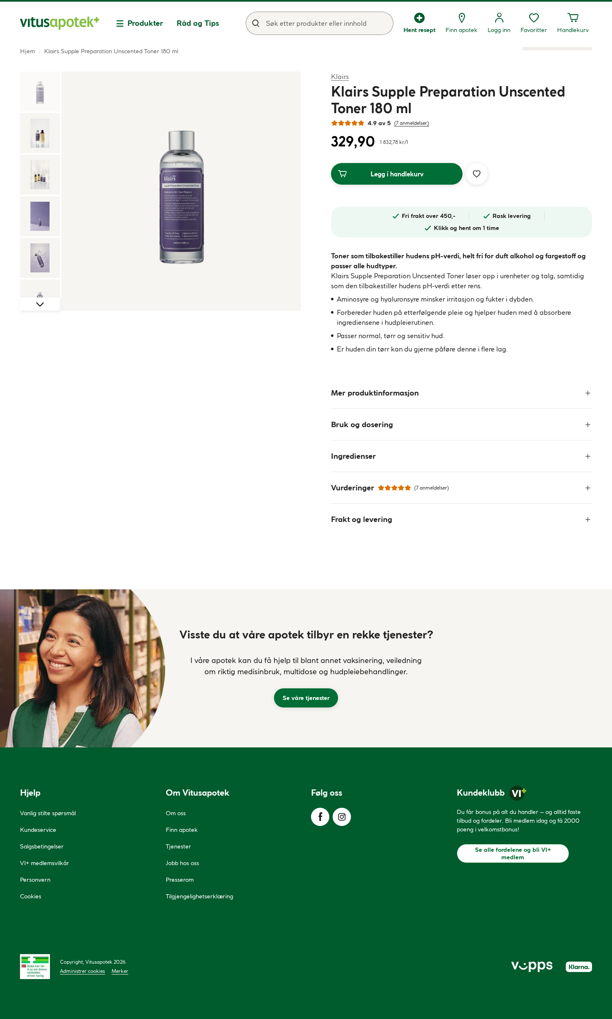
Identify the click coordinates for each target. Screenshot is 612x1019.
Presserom (180, 879)
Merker (120, 971)
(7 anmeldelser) (411, 123)
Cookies (30, 896)
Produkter (145, 23)
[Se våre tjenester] (306, 668)
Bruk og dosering (362, 424)
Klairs (340, 76)
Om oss (176, 813)
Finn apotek (182, 830)
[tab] (40, 91)
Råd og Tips (198, 23)
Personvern (35, 879)
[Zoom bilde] (181, 191)
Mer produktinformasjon (375, 393)
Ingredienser (353, 456)
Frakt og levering (361, 519)
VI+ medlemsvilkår (44, 863)
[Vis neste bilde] (40, 304)
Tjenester (178, 846)
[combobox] (319, 23)
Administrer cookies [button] (82, 971)
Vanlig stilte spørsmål (48, 813)
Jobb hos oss (182, 863)
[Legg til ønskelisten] (477, 174)
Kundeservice (38, 830)
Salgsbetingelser (42, 846)
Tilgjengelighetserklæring (199, 896)
